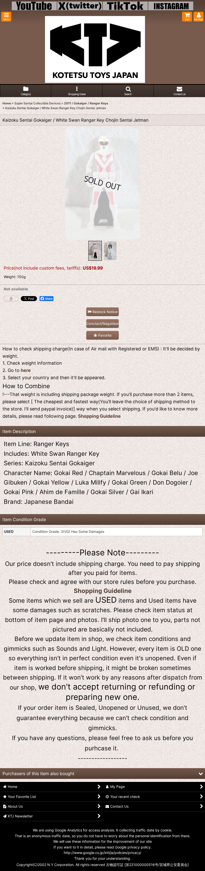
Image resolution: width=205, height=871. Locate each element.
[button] (6, 17)
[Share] (11, 298)
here (26, 370)
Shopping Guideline (99, 416)
